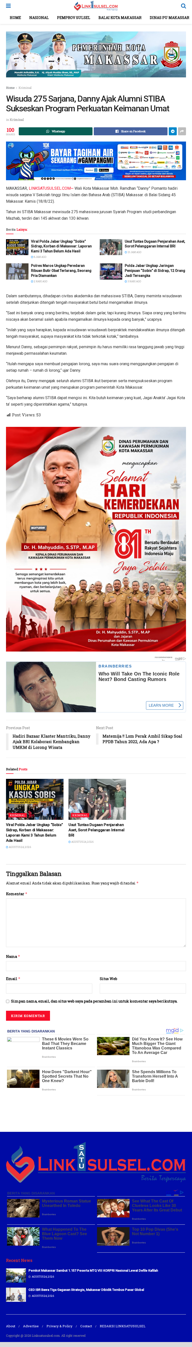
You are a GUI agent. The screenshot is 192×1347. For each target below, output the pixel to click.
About (10, 1326)
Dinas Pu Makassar (169, 17)
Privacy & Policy (59, 1326)
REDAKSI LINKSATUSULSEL (123, 1326)
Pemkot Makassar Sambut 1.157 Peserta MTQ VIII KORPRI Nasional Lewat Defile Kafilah (93, 1270)
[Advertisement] (96, 1112)
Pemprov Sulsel (73, 17)
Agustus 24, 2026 (19, 847)
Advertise (31, 1326)
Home (15, 17)
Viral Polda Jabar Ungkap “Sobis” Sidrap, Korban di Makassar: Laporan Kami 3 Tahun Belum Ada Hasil (61, 246)
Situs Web (108, 978)
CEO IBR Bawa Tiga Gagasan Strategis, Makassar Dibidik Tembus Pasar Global (86, 1290)
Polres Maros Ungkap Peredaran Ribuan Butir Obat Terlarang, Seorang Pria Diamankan (61, 270)
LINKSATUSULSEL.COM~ (51, 188)
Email (13, 978)
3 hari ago (134, 281)
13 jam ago (134, 252)
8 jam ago (39, 257)
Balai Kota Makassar (120, 17)
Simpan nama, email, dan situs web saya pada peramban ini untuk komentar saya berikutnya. (94, 1001)
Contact (86, 1326)
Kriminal (25, 88)
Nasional (39, 17)
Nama (13, 956)
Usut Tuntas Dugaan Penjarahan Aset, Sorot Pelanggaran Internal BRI (96, 830)
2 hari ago (40, 281)
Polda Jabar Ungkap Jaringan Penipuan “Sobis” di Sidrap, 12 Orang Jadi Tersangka (155, 270)
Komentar (17, 893)
